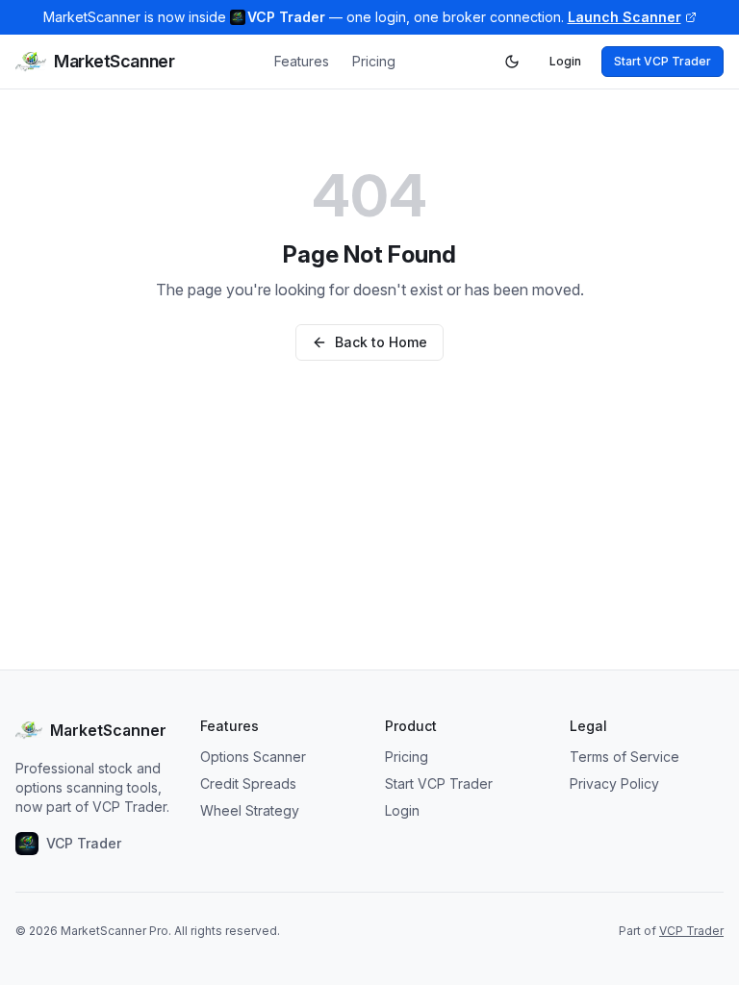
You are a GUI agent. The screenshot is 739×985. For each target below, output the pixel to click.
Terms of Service (624, 756)
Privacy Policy (614, 783)
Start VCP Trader (662, 61)
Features (301, 61)
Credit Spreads (248, 783)
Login (565, 61)
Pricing (373, 61)
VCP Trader (691, 930)
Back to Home (381, 342)
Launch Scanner (624, 17)
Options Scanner (253, 756)
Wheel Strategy (249, 810)
